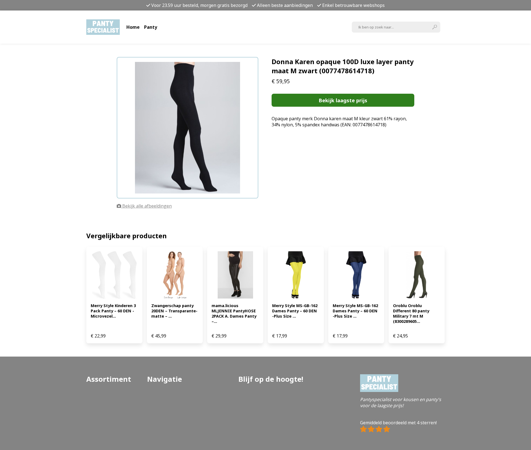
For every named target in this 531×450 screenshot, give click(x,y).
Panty (150, 27)
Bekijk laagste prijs (343, 100)
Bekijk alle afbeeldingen (146, 206)
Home (133, 27)
